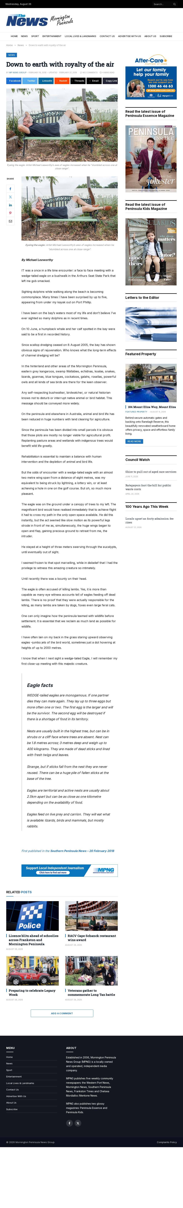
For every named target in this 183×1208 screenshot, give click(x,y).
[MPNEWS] (40, 20)
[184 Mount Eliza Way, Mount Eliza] (151, 383)
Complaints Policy (167, 1142)
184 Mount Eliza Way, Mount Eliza (152, 407)
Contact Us (107, 36)
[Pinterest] (10, 213)
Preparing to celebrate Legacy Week (32, 992)
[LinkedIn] (10, 205)
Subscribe (166, 36)
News (24, 36)
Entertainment (52, 36)
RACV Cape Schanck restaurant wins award (92, 938)
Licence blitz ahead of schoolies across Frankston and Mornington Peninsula (33, 940)
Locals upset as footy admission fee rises (149, 520)
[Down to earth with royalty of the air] (62, 125)
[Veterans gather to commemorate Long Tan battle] (91, 971)
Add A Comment (62, 1013)
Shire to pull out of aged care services (150, 471)
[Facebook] (10, 189)
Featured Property (136, 412)
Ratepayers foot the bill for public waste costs (148, 487)
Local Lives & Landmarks (80, 36)
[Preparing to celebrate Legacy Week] (32, 971)
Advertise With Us (129, 36)
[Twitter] (10, 197)
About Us (150, 36)
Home (14, 36)
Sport (35, 36)
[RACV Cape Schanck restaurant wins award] (91, 916)
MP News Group (17, 72)
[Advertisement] (91, 1178)
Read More (134, 441)
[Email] (10, 221)
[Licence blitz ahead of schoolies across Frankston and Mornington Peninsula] (32, 916)
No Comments (90, 72)
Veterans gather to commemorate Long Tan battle (91, 992)
